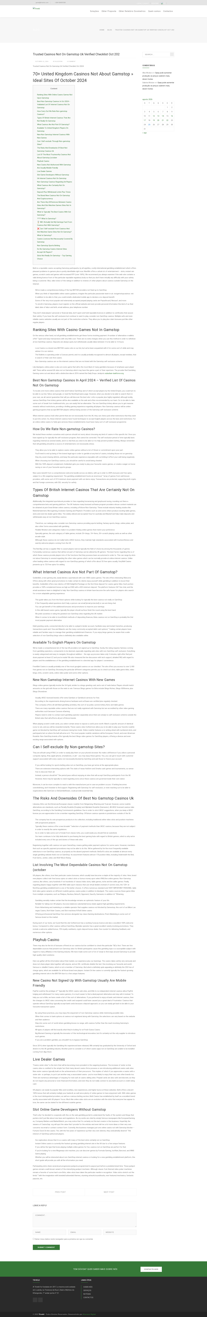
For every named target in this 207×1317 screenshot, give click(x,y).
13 (158, 116)
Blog (109, 30)
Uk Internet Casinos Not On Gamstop (51, 178)
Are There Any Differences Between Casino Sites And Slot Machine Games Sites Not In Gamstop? (54, 205)
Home (102, 30)
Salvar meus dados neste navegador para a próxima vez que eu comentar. (64, 1239)
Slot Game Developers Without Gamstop (53, 175)
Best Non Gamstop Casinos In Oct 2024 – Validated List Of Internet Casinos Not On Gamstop (53, 104)
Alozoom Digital (89, 1314)
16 (172, 116)
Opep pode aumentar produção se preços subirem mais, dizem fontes (157, 76)
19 (154, 120)
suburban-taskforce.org (114, 373)
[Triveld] (36, 8)
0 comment (71, 61)
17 (145, 120)
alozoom (58, 61)
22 (167, 120)
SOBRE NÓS (87, 1287)
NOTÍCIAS (87, 1294)
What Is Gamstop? (44, 235)
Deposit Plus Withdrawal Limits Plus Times (54, 192)
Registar (155, 3)
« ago (144, 133)
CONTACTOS (88, 1297)
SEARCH (172, 54)
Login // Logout (143, 3)
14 (163, 116)
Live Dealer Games (44, 171)
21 (163, 120)
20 (158, 120)
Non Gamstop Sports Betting (48, 245)
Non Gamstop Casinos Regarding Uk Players (54, 182)
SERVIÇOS (87, 1290)
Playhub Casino (43, 161)
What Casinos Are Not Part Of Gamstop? (53, 124)
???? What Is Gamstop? (46, 219)
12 (154, 116)
